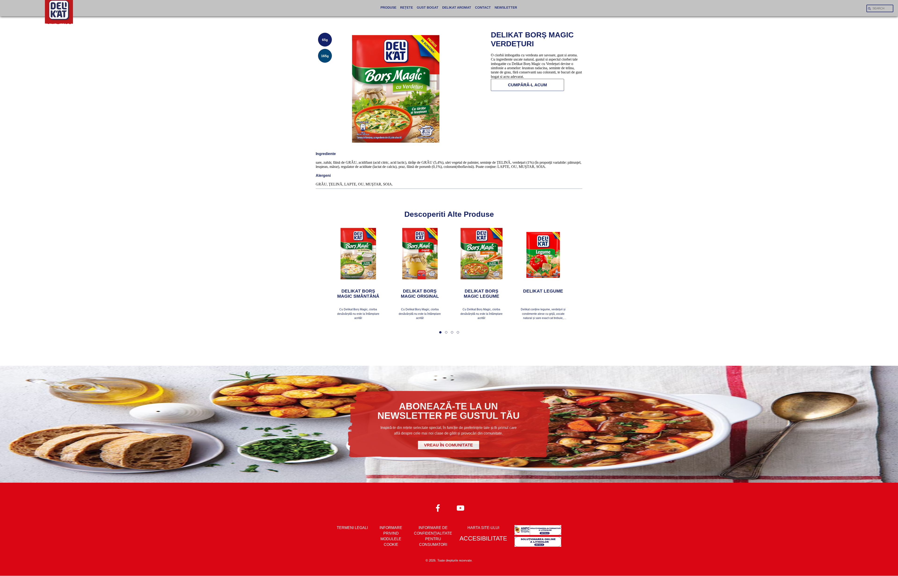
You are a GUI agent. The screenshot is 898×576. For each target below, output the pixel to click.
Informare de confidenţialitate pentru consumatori (433, 536)
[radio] (325, 40)
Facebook (438, 508)
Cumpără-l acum (527, 85)
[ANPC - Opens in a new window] (537, 531)
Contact (483, 7)
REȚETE (406, 7)
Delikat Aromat (456, 7)
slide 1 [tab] (440, 332)
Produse (388, 7)
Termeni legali (352, 528)
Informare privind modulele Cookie (391, 536)
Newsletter (506, 7)
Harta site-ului (483, 528)
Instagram (460, 508)
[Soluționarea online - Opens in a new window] (537, 543)
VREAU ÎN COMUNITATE (448, 445)
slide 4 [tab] (458, 332)
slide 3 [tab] (452, 332)
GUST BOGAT (427, 7)
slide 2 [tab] (446, 332)
